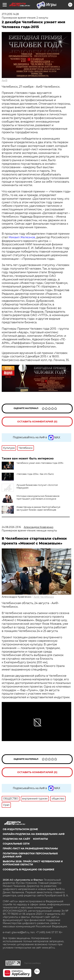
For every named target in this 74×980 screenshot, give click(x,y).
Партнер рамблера (32, 963)
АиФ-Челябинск (44, 596)
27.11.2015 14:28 (10, 14)
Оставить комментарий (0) (37, 421)
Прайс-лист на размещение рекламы (30, 848)
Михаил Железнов (22, 237)
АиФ (4, 80)
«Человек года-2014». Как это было (35, 474)
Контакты (40, 838)
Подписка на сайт (16, 838)
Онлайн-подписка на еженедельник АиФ (34, 834)
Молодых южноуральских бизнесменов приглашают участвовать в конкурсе (38, 497)
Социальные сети (16, 843)
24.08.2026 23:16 (11, 527)
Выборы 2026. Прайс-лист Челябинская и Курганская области (33, 863)
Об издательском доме (20, 829)
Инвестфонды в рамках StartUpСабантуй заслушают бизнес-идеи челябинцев (38, 508)
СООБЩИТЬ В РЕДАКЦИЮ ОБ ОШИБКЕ (28, 869)
